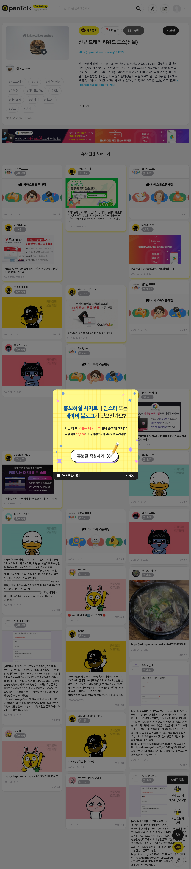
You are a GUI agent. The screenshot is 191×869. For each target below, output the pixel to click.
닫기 (128, 475)
